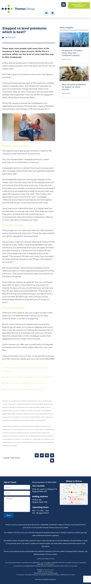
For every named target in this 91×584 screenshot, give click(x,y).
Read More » (66, 59)
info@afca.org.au (47, 571)
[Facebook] (46, 13)
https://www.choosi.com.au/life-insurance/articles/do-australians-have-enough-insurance (28, 377)
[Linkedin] (52, 13)
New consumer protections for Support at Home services (74, 86)
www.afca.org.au (48, 570)
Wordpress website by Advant (45, 579)
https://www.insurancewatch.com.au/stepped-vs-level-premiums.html (23, 383)
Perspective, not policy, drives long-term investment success (72, 52)
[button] (63, 4)
